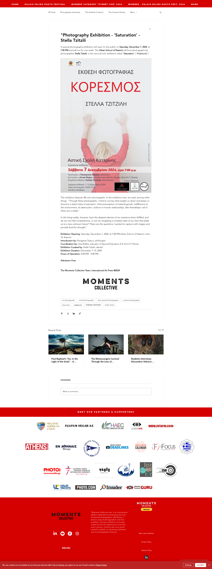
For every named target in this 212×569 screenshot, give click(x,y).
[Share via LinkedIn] (74, 313)
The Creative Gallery (116, 12)
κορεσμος (78, 305)
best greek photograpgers (108, 300)
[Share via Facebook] (62, 313)
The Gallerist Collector (94, 12)
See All (161, 330)
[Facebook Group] (70, 533)
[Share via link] (80, 313)
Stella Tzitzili (109, 305)
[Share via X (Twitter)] (68, 313)
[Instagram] (77, 533)
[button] (160, 12)
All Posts (51, 12)
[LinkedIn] (55, 533)
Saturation (66, 305)
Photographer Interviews (70, 12)
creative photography (131, 300)
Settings (188, 565)
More (132, 12)
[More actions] (149, 28)
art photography (68, 300)
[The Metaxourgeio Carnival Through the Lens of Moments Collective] (106, 344)
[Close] (209, 565)
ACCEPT (200, 565)
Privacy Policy (101, 565)
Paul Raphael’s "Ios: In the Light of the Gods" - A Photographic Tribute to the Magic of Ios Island (65, 360)
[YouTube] (62, 533)
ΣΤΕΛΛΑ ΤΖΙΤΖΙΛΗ (93, 305)
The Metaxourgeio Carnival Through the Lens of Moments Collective (105, 360)
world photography (86, 300)
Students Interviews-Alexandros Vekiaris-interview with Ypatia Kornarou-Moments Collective (141, 360)
